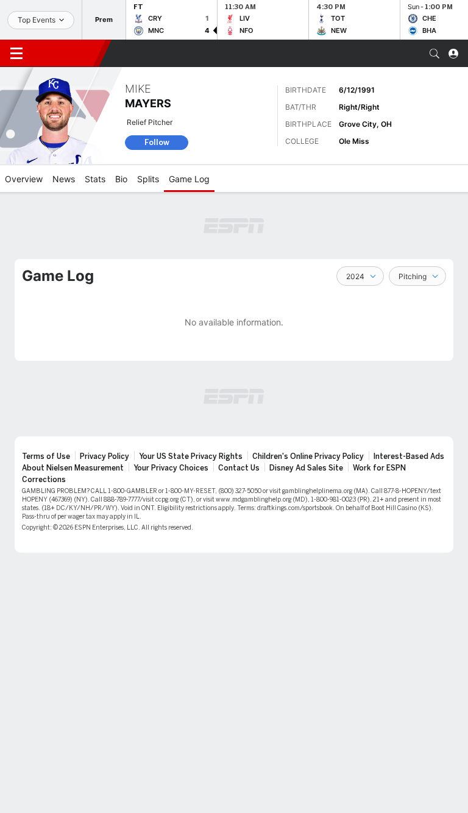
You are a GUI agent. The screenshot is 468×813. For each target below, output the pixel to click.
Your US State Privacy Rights (191, 456)
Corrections (44, 479)
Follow (156, 142)
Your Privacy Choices (170, 468)
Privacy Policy (104, 456)
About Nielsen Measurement (73, 468)
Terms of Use (46, 456)
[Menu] (16, 53)
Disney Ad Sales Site (306, 468)
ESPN (66, 53)
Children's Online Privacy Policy (308, 456)
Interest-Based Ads (409, 456)
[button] (434, 54)
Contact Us (239, 468)
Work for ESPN (379, 468)
